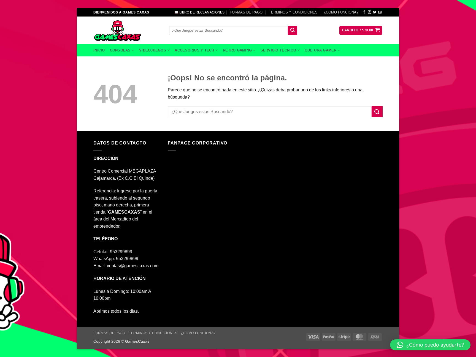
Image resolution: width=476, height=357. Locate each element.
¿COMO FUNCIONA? (341, 12)
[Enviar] (292, 30)
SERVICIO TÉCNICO (278, 50)
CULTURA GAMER (320, 50)
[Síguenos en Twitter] (374, 12)
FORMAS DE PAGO (246, 12)
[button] (360, 30)
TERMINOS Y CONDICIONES (293, 12)
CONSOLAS (120, 50)
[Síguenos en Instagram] (369, 12)
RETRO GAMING (237, 50)
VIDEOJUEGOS (152, 50)
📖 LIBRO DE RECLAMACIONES (199, 12)
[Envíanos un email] (380, 12)
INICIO (99, 50)
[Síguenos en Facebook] (364, 12)
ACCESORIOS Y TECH (194, 50)
